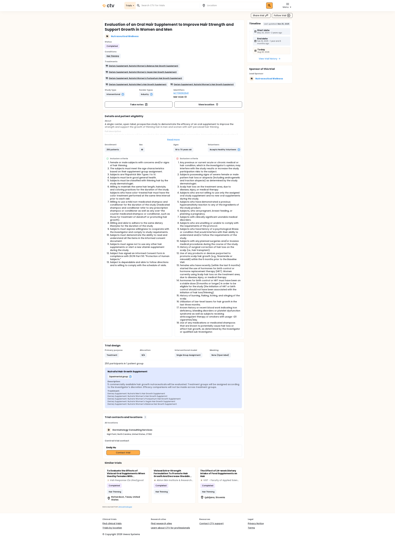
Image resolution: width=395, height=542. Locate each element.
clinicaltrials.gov (125, 507)
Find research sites (161, 523)
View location (206, 104)
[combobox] (169, 5)
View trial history (268, 58)
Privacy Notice (256, 523)
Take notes (136, 104)
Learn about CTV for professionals (170, 527)
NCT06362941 (181, 93)
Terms (251, 527)
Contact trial (123, 452)
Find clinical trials (112, 523)
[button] (113, 56)
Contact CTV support (211, 523)
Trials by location (112, 527)
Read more (173, 139)
